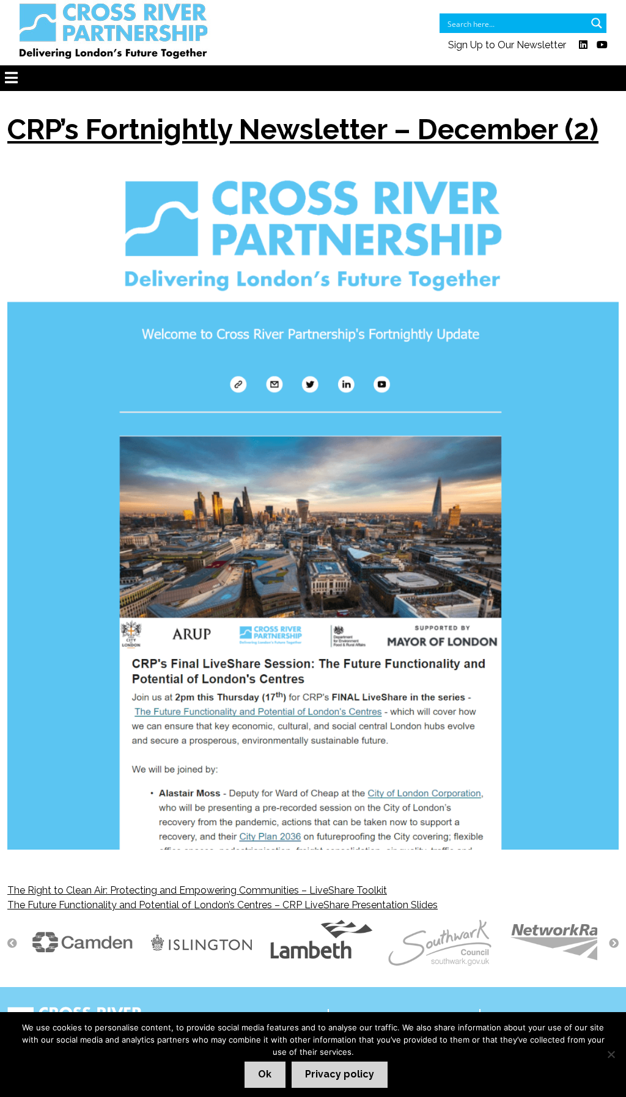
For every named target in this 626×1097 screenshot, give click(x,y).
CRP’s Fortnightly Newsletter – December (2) (302, 129)
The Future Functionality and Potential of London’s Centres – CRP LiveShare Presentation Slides (222, 905)
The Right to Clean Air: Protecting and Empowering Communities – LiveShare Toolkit (197, 890)
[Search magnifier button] (596, 23)
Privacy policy (339, 1074)
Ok (264, 1074)
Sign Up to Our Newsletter (507, 45)
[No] (611, 1054)
